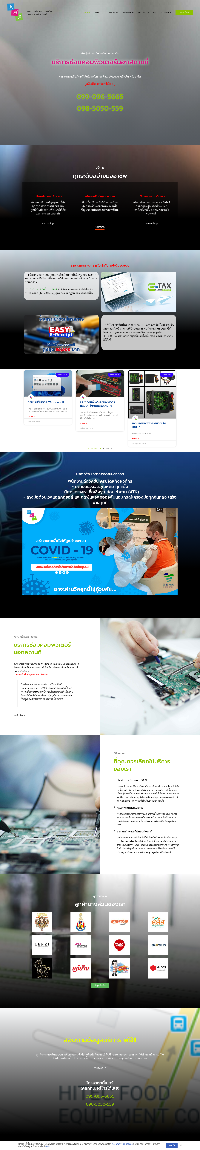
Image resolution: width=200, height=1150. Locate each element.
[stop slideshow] (103, 592)
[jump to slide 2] (100, 592)
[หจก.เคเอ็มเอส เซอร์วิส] (15, 12)
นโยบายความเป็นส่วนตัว (122, 1144)
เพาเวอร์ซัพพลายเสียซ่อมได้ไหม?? (149, 425)
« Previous (93, 448)
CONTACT (166, 12)
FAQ (155, 12)
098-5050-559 (100, 108)
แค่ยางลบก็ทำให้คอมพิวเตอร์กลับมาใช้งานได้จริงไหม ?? (97, 404)
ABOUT (98, 12)
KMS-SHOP (128, 12)
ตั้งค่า (47, 1146)
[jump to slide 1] (98, 592)
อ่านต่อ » (31, 416)
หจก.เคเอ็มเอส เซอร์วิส (39, 11)
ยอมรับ (171, 1145)
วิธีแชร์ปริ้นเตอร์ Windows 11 (46, 402)
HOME (87, 12)
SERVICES (114, 12)
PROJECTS (143, 12)
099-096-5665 (100, 97)
